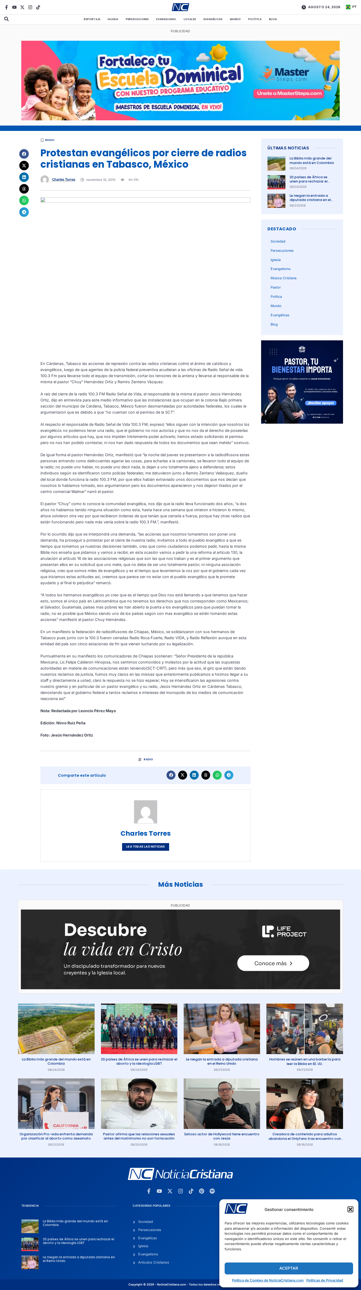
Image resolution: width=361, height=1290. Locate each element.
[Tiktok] (38, 7)
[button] (350, 1209)
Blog (273, 19)
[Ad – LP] (180, 988)
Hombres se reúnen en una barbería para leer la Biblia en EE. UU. (304, 1061)
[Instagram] (30, 7)
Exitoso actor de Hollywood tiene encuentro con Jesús (222, 1136)
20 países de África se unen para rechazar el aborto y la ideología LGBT (312, 181)
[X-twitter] (22, 7)
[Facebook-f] (6, 7)
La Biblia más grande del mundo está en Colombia (312, 160)
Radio (49, 140)
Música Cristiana (284, 278)
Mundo (235, 19)
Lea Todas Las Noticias (145, 846)
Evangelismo (166, 19)
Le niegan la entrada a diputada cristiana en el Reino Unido (310, 200)
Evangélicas (213, 19)
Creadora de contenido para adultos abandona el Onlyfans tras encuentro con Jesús (305, 1138)
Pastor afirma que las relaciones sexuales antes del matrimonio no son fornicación (139, 1136)
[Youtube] (14, 7)
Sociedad (278, 241)
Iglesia (113, 19)
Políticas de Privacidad (324, 1280)
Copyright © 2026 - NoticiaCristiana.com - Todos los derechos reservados (180, 1284)
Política (255, 19)
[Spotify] (212, 1191)
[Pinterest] (201, 1191)
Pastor (276, 287)
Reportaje (92, 19)
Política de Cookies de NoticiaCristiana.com (268, 1280)
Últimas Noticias (288, 148)
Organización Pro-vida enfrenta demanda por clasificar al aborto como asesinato (56, 1136)
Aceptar (288, 1268)
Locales (190, 19)
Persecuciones (137, 19)
